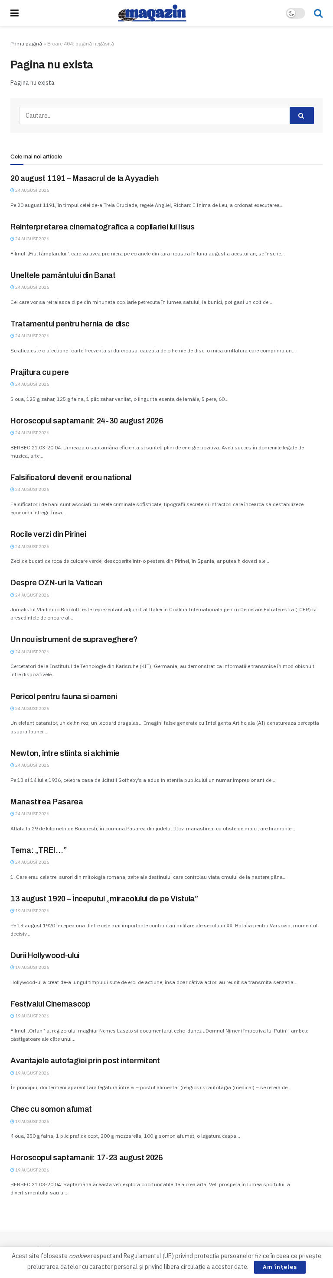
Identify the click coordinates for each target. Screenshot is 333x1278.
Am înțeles (280, 1267)
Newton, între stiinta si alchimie (65, 753)
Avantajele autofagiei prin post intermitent (85, 1060)
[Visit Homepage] (152, 13)
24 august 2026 (31, 190)
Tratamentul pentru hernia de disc (70, 324)
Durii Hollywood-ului (44, 955)
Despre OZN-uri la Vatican (56, 582)
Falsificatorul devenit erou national (70, 477)
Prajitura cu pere (39, 372)
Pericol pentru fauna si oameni (63, 696)
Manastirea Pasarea (46, 801)
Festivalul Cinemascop (50, 1004)
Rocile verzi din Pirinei (48, 534)
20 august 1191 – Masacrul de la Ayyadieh (84, 178)
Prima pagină (26, 43)
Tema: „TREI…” (38, 850)
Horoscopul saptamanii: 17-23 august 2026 (86, 1157)
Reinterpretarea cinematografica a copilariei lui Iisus (102, 227)
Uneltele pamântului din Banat (63, 275)
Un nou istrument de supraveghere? (74, 639)
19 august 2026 (31, 910)
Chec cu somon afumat (51, 1109)
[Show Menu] (14, 13)
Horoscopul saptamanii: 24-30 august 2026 (86, 420)
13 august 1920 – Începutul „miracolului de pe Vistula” (104, 898)
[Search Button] (318, 13)
